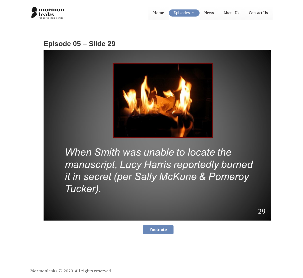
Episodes (182, 13)
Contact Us (258, 13)
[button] (192, 13)
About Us (231, 13)
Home (158, 13)
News (209, 13)
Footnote (158, 229)
